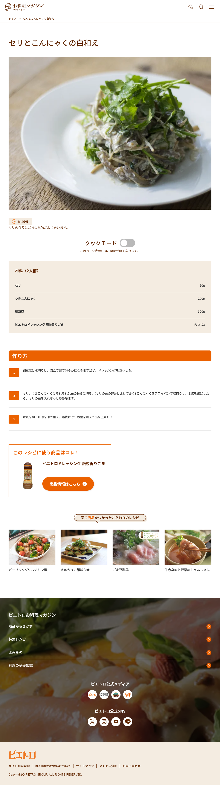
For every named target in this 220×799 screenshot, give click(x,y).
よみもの (15, 652)
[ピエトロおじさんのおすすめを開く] (24, 7)
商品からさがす (21, 626)
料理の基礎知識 (21, 665)
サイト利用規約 (19, 766)
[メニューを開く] (211, 7)
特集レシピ (17, 639)
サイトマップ (85, 766)
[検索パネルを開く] (201, 7)
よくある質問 (108, 766)
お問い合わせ (131, 766)
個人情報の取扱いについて (53, 766)
